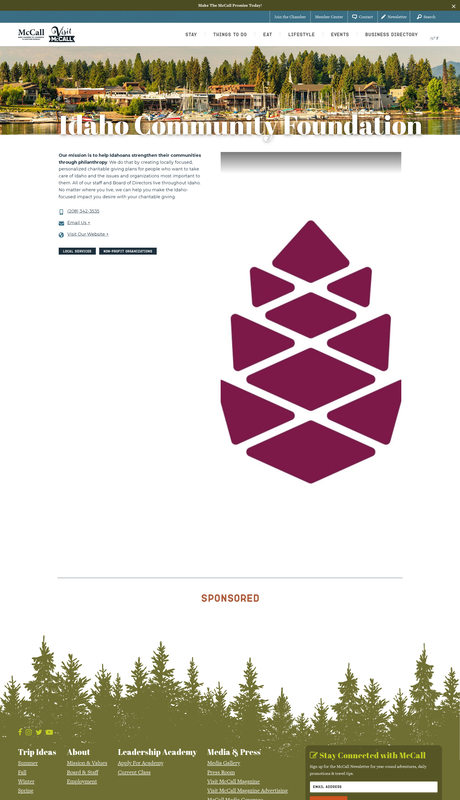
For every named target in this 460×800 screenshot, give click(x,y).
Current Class (134, 772)
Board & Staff (82, 772)
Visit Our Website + (88, 234)
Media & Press (234, 751)
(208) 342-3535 (83, 211)
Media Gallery (223, 763)
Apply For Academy (140, 763)
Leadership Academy (157, 751)
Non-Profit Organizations (128, 251)
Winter (26, 781)
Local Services (77, 251)
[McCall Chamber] (31, 34)
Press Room (221, 772)
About (78, 751)
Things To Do (230, 34)
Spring (25, 790)
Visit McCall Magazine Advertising (247, 790)
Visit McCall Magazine (233, 781)
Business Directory (391, 34)
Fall (22, 772)
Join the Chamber (290, 17)
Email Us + (78, 222)
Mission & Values (87, 763)
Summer (28, 763)
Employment (82, 781)
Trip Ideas (37, 751)
